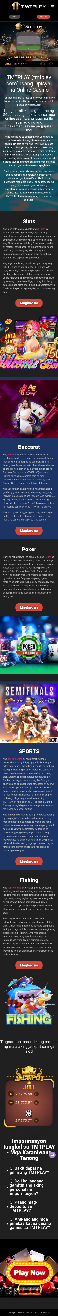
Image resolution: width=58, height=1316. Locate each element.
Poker (48, 557)
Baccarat (12, 454)
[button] (52, 6)
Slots (42, 229)
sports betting (15, 758)
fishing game (14, 887)
